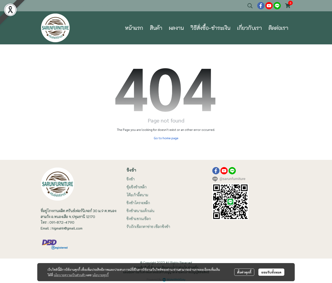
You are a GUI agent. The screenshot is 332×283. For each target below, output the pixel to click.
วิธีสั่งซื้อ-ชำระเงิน (210, 27)
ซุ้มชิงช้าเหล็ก (136, 187)
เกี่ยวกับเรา (249, 27)
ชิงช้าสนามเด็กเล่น (140, 210)
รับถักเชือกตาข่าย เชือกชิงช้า (148, 226)
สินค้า (156, 27)
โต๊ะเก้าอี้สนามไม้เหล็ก (68, 6)
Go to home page (166, 138)
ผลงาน (176, 27)
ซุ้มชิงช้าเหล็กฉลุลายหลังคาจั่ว (118, 6)
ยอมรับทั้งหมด (271, 272)
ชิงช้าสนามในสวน (53, 6)
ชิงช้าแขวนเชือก (138, 218)
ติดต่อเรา (278, 27)
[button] (250, 6)
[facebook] (260, 5)
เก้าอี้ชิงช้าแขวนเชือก (84, 6)
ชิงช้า (130, 179)
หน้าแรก (134, 27)
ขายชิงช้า (44, 6)
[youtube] (269, 5)
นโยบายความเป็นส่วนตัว (70, 275)
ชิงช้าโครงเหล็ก (138, 202)
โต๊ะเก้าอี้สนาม (137, 194)
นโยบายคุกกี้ (100, 275)
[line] (277, 5)
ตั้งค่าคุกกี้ (244, 272)
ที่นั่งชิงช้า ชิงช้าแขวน (98, 6)
